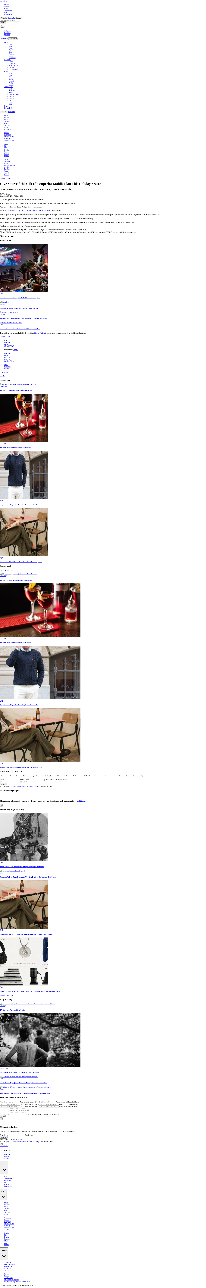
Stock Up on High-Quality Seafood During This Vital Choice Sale (23, 1083)
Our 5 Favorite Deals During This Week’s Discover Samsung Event (20, 298)
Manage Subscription (11, 1280)
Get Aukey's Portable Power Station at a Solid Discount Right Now (20, 329)
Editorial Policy (9, 1264)
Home (11, 92)
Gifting (11, 104)
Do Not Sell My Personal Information (17, 1282)
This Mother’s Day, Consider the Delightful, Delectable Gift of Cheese (25, 1093)
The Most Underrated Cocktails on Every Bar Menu (15, 447)
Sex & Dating (13, 69)
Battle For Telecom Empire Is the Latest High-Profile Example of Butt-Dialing (23, 318)
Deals (6, 12)
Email (22, 780)
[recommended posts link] (24, 860)
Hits (5, 1176)
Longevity (12, 63)
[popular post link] (18, 384)
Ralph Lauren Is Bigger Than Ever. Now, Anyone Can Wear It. (19, 505)
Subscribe (11, 18)
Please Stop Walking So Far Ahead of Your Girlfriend (19, 1072)
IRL (5, 1182)
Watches (11, 54)
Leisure (6, 4)
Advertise (7, 1268)
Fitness (11, 62)
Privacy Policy (34, 786)
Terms (6, 1270)
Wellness (7, 6)
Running (11, 67)
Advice (6, 1229)
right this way (82, 801)
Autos (11, 56)
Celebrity (3, 1006)
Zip (21, 782)
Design (11, 83)
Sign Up (3, 784)
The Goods (8, 10)
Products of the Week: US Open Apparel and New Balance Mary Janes (21, 562)
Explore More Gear (6, 995)
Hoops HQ (8, 14)
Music (11, 73)
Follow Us (4, 18)
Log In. (15, 350)
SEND (3, 1116)
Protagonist (8, 1186)
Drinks (11, 46)
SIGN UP (4, 1137)
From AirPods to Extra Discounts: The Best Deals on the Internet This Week (28, 877)
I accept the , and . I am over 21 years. (28, 786)
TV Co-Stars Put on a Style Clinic (12, 1010)
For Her (11, 98)
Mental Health (13, 65)
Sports (11, 85)
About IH (7, 1262)
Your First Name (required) (29, 1104)
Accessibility (8, 1278)
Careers (6, 1276)
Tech (10, 100)
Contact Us (8, 1266)
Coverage (7, 1180)
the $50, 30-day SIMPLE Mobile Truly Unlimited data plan (29, 210)
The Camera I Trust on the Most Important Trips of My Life (22, 867)
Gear (10, 52)
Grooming (12, 58)
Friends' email (4, 1114)
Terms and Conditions (18, 786)
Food (10, 48)
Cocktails (3, 443)
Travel (11, 50)
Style (10, 44)
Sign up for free (39, 333)
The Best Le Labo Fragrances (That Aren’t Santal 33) (16, 390)
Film (10, 75)
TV (10, 77)
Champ (6, 1184)
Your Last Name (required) (29, 1106)
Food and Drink (14, 94)
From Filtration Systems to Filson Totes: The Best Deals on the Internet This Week (30, 991)
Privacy (6, 1274)
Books (11, 79)
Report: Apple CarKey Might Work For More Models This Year (19, 308)
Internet (11, 81)
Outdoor (11, 96)
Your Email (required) (27, 1102)
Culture (6, 8)
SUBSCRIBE (9, 346)
